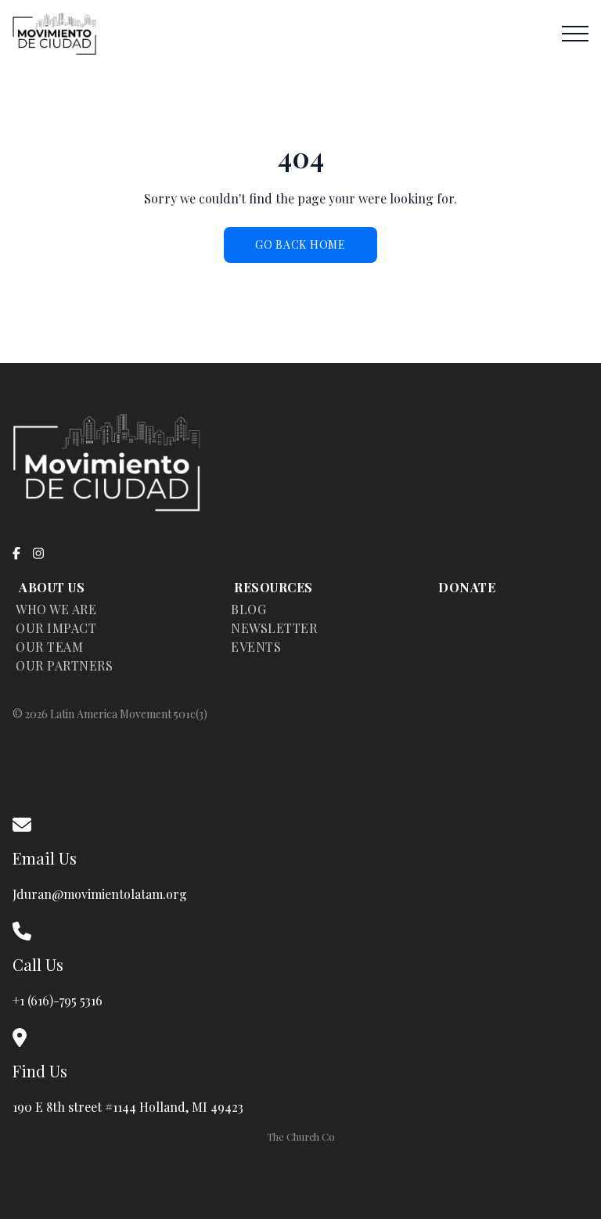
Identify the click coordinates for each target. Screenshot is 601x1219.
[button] (575, 33)
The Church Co (301, 1136)
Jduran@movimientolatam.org (100, 894)
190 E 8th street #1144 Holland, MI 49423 (131, 1107)
